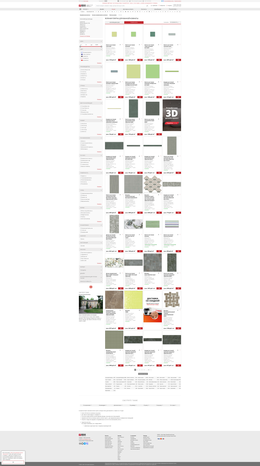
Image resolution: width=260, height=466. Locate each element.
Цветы (83, 260)
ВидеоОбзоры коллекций (148, 446)
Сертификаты (133, 438)
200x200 (84, 123)
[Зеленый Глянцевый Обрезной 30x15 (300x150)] (172, 340)
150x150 (84, 129)
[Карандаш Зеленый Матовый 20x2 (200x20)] (133, 146)
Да (82, 239)
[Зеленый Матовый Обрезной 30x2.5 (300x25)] (152, 146)
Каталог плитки (108, 437)
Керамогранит (85, 160)
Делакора (120, 441)
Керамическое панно (86, 158)
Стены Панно (85, 108)
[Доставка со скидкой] (152, 306)
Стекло (83, 230)
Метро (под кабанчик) (86, 210)
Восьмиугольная (85, 212)
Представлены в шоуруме (148, 447)
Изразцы (84, 256)
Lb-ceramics (120, 450)
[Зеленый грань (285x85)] (172, 34)
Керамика (84, 232)
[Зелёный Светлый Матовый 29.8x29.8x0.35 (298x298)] (133, 184)
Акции (113, 9)
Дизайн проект (146, 437)
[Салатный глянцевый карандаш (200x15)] (172, 71)
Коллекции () (115, 22)
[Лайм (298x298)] (133, 300)
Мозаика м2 (84, 112)
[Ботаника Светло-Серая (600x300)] (133, 224)
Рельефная (84, 183)
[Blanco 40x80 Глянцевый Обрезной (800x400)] (114, 263)
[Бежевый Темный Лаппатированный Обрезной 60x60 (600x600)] (114, 300)
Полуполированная (86, 179)
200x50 (83, 131)
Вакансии (132, 446)
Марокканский (85, 201)
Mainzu (119, 456)
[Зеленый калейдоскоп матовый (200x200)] (152, 71)
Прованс (84, 197)
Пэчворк (84, 195)
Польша (83, 92)
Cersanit (82, 26)
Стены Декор (85, 106)
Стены (83, 110)
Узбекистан (84, 88)
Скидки (131, 441)
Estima (119, 447)
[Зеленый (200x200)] (133, 34)
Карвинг (83, 176)
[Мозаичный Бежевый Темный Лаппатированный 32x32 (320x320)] (172, 300)
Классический (85, 199)
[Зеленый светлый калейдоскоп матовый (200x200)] (133, 71)
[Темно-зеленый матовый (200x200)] (152, 34)
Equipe (119, 459)
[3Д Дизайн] (172, 115)
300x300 (84, 125)
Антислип (84, 182)
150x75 (83, 127)
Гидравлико (84, 254)
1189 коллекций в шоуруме (136, 1)
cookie (11, 452)
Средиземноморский (86, 193)
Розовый (85, 58)
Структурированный (86, 178)
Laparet (81, 21)
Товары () (134, 22)
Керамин (82, 31)
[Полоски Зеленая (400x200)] (172, 224)
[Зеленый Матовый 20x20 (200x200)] (152, 108)
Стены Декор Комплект (87, 114)
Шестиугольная (85, 218)
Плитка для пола (108, 441)
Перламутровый (87, 52)
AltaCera (82, 24)
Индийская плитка (108, 447)
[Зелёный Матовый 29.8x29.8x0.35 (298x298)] (114, 340)
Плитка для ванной (109, 438)
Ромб (83, 216)
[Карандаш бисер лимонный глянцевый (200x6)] (114, 108)
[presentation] (80, 52)
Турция (83, 96)
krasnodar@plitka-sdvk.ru (115, 419)
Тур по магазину (147, 1)
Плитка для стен (108, 444)
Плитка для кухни (108, 443)
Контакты (143, 9)
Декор (83, 141)
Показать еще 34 (143, 374)
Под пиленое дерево (86, 252)
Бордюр (83, 145)
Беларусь (84, 94)
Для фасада (84, 149)
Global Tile (82, 27)
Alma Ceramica (83, 28)
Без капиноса (84, 162)
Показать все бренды (85, 36)
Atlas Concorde (120, 449)
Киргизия (84, 90)
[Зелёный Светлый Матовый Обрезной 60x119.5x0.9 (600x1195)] (172, 146)
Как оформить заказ (147, 440)
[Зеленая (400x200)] (152, 224)
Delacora (82, 30)
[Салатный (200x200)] (114, 34)
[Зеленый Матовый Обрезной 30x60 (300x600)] (133, 108)
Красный (85, 60)
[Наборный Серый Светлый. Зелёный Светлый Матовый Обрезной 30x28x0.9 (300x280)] (152, 184)
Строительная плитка (86, 143)
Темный (85, 56)
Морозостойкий (85, 166)
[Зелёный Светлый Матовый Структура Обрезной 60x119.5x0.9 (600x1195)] (114, 184)
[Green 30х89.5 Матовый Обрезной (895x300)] (133, 263)
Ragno (119, 458)
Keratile (81, 34)
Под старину (84, 258)
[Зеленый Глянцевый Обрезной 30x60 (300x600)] (172, 263)
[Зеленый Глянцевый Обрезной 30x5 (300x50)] (152, 340)
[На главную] (86, 435)
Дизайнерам (157, 9)
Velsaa (81, 32)
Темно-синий (86, 54)
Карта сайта (145, 441)
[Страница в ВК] (82, 443)
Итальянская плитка (109, 446)
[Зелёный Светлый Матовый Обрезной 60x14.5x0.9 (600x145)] (172, 184)
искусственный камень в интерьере (88, 315)
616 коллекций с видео (124, 1)
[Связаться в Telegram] (162, 1)
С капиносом (84, 164)
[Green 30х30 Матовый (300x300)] (152, 263)
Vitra (119, 455)
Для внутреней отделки (87, 147)
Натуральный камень (86, 228)
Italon (119, 438)
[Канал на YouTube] (80, 443)
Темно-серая (164, 379)
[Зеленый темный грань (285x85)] (114, 71)
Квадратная (85, 214)
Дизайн (102, 9)
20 (148, 369)
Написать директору (147, 443)
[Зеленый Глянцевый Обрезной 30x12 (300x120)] (133, 340)
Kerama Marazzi (83, 23)
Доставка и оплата (128, 9)
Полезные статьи (146, 438)
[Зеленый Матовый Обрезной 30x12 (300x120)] (114, 146)
